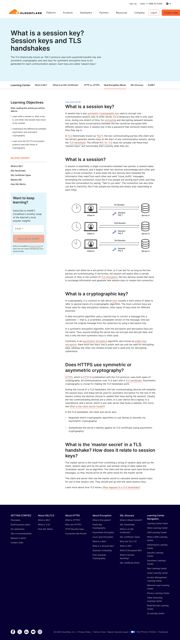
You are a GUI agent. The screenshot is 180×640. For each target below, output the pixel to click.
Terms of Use (99, 632)
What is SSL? (41, 85)
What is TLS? (44, 524)
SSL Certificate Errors (130, 563)
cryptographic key (109, 113)
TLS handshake (77, 142)
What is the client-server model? (87, 406)
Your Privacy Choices (146, 632)
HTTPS (69, 377)
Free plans (15, 520)
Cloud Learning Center (157, 573)
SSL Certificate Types (130, 537)
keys (114, 300)
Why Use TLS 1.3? (128, 541)
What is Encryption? (102, 520)
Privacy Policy (35, 246)
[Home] (26, 12)
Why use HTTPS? (73, 524)
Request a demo (18, 538)
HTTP (86, 377)
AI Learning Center (155, 613)
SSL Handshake (127, 524)
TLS (70, 135)
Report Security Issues (118, 632)
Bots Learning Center (157, 568)
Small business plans (20, 524)
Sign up (133, 3)
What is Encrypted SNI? (131, 550)
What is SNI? (126, 546)
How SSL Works (45, 529)
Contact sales (17, 542)
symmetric (93, 113)
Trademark (163, 632)
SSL (99, 135)
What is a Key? (99, 541)
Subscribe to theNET (29, 238)
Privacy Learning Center (158, 593)
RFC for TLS (105, 142)
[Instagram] (40, 632)
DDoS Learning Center (157, 528)
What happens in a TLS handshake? (121, 487)
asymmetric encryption (95, 341)
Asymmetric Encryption (103, 532)
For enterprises (18, 529)
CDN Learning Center (157, 532)
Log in (154, 12)
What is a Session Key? (103, 546)
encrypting (110, 120)
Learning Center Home (157, 523)
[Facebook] (13, 632)
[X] (19, 632)
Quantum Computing (102, 550)
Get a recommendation (21, 533)
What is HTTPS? (72, 520)
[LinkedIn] (26, 632)
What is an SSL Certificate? (65, 85)
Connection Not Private (75, 533)
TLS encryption (109, 277)
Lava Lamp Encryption (103, 537)
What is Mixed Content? (131, 520)
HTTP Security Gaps (74, 529)
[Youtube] (33, 632)
